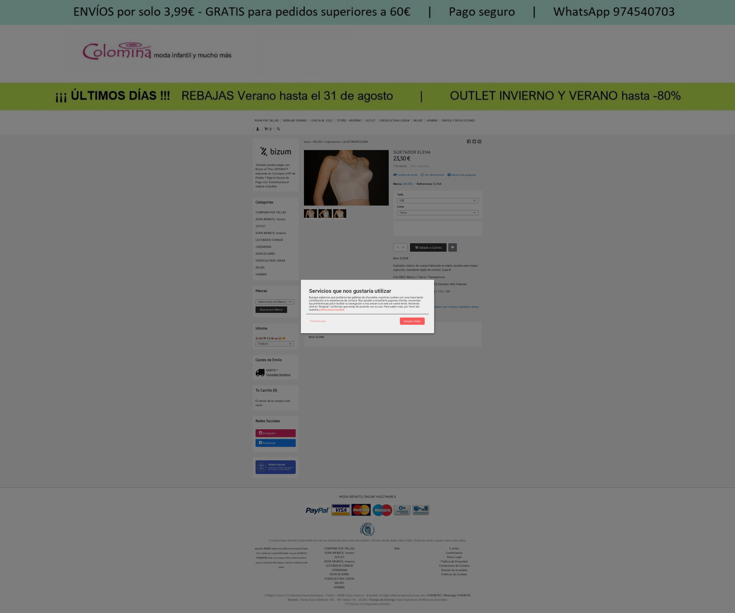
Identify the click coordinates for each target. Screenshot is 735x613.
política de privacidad (331, 309)
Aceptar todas (412, 321)
